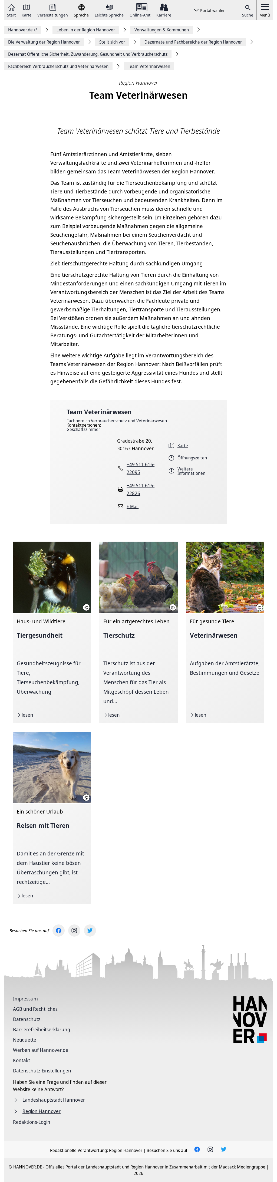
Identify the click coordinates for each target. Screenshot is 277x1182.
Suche (247, 15)
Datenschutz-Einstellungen (42, 1070)
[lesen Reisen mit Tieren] (52, 818)
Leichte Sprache (109, 14)
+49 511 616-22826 (140, 489)
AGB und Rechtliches (35, 1008)
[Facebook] (58, 930)
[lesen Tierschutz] (138, 632)
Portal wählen (213, 10)
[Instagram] (74, 930)
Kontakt (21, 1060)
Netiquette (24, 1039)
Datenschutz (26, 1019)
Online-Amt (140, 14)
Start (11, 14)
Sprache (81, 14)
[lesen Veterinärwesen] (225, 632)
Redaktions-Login (31, 1122)
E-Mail (132, 506)
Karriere (163, 14)
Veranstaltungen (52, 14)
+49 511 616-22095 (140, 468)
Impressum (25, 998)
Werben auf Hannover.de (40, 1050)
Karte (26, 14)
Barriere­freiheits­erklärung (41, 1029)
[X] (90, 930)
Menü (264, 15)
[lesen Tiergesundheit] (52, 632)
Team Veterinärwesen (99, 411)
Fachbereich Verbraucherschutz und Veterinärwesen (117, 421)
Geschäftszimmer (83, 429)
